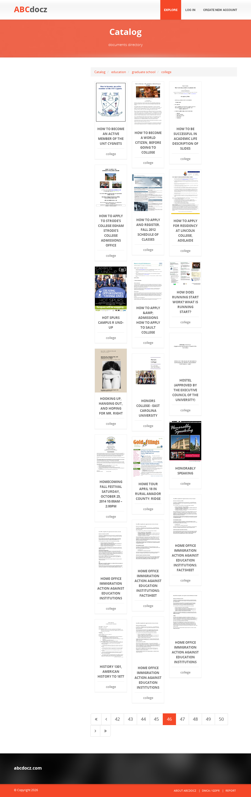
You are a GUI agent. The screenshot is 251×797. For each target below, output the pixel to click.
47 (182, 719)
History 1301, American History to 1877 (111, 671)
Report (231, 790)
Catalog (99, 72)
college (166, 72)
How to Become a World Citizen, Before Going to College (148, 143)
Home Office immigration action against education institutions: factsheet (185, 557)
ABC (30, 9)
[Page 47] (95, 731)
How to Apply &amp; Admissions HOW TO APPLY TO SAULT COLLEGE (148, 320)
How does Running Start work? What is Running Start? (185, 302)
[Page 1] (96, 719)
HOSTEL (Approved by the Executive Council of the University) (185, 390)
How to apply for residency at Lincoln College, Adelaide (185, 231)
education (118, 72)
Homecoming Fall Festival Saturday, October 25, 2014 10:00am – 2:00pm (110, 494)
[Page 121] (105, 731)
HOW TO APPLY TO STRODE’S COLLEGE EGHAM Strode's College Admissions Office (111, 230)
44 (143, 719)
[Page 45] (106, 719)
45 (156, 719)
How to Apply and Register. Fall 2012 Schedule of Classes (148, 230)
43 (130, 719)
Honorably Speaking (185, 470)
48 (195, 719)
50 (221, 719)
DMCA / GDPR (211, 790)
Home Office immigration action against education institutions (110, 588)
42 (117, 719)
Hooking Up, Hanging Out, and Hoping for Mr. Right (111, 405)
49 (208, 719)
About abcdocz (185, 790)
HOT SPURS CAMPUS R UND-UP (111, 322)
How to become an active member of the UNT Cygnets (110, 136)
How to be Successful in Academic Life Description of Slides (185, 139)
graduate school (143, 72)
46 (169, 719)
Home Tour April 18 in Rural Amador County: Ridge (148, 491)
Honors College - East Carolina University (148, 408)
